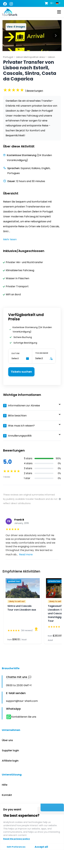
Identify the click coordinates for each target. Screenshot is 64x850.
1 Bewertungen (34, 91)
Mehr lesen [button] (10, 239)
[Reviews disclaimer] (60, 499)
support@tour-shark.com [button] (22, 701)
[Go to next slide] (55, 35)
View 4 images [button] (16, 26)
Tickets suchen (21, 372)
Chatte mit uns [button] (16, 677)
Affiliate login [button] (10, 760)
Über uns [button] (7, 740)
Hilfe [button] (4, 785)
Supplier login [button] (10, 750)
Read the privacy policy (16, 838)
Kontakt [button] (7, 795)
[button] (34, 91)
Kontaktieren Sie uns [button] (23, 717)
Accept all (41, 847)
